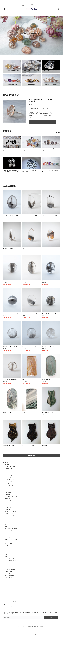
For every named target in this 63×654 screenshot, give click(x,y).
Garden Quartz (8, 507)
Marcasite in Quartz (10, 532)
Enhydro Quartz (9, 498)
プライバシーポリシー (9, 599)
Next (59, 35)
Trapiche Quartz (9, 571)
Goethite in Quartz (9, 515)
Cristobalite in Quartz (10, 485)
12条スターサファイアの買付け (29, 170)
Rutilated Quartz (9, 550)
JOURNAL (7, 591)
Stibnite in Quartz (9, 562)
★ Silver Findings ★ (10, 577)
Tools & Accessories (9, 575)
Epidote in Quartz (9, 500)
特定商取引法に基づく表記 (10, 601)
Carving (7, 483)
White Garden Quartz (10, 511)
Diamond (7, 490)
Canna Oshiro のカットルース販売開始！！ (50, 171)
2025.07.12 (44, 150)
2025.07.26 (25, 150)
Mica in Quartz (8, 537)
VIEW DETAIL (42, 122)
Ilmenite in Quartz (9, 520)
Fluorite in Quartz (9, 502)
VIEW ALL (57, 132)
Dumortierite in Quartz (11, 496)
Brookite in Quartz (9, 479)
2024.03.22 (45, 173)
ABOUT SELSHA (26, 148)
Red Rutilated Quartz (10, 547)
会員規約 (42, 626)
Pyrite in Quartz (9, 543)
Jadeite (6, 526)
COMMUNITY (8, 593)
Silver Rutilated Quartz (11, 560)
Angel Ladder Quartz (10, 466)
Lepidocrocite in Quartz (11, 528)
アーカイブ (7, 584)
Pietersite (7, 541)
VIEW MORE (31, 455)
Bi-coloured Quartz (10, 475)
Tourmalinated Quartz (10, 567)
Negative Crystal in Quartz (12, 539)
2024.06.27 (25, 171)
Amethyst (7, 470)
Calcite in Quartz (9, 481)
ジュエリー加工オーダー (10, 582)
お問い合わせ (7, 597)
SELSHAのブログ (8, 606)
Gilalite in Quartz (9, 509)
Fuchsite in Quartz (9, 505)
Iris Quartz (7, 522)
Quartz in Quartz (9, 545)
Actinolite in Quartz (10, 464)
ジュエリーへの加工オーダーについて (50, 148)
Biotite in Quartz (9, 477)
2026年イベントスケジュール (9, 148)
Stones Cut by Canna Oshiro (12, 579)
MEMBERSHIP (8, 595)
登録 (51, 617)
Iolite (6, 524)
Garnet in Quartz (9, 513)
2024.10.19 (6, 150)
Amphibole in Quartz (10, 472)
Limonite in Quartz (10, 530)
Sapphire (7, 556)
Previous (3, 35)
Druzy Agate (8, 494)
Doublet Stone (8, 492)
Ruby (6, 554)
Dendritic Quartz (9, 487)
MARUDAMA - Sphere (10, 535)
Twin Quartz (8, 573)
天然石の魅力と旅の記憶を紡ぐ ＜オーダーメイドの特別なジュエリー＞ (11, 171)
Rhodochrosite (8, 552)
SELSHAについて (8, 589)
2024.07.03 (6, 173)
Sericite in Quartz (9, 558)
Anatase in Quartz (9, 468)
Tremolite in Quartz (10, 569)
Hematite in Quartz (10, 517)
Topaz (6, 564)
